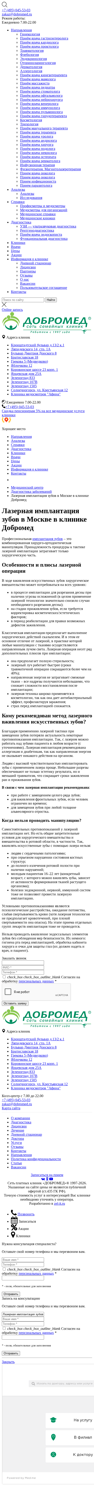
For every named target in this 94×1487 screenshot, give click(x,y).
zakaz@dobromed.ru (17, 14)
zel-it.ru (59, 1203)
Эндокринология (33, 59)
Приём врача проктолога (39, 46)
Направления (21, 30)
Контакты (18, 292)
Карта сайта (11, 1108)
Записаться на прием (47, 1175)
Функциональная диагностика (44, 238)
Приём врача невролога (38, 153)
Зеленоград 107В (24, 382)
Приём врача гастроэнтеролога (44, 38)
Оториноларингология (38, 63)
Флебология (29, 55)
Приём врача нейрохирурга (41, 100)
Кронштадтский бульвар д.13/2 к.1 (37, 345)
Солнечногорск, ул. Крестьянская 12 (39, 390)
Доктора (17, 1138)
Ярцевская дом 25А (26, 374)
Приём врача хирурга (36, 144)
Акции (16, 255)
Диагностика (21, 222)
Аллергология (31, 71)
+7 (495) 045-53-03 (16, 10)
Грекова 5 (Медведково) (29, 361)
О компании (20, 1118)
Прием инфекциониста (38, 181)
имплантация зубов (47, 539)
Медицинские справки (38, 214)
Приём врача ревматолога (40, 161)
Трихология (29, 124)
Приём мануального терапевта (44, 128)
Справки (18, 202)
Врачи (16, 247)
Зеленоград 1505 (24, 386)
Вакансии (27, 283)
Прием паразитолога (36, 185)
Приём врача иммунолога (40, 108)
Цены (15, 251)
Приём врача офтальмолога (41, 95)
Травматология (32, 50)
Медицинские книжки (37, 218)
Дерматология (31, 67)
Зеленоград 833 (23, 378)
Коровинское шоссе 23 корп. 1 (34, 370)
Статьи (16, 1163)
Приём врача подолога (37, 149)
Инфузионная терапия (37, 165)
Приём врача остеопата (38, 157)
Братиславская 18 (24, 357)
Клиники (18, 243)
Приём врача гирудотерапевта (43, 116)
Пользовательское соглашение (43, 288)
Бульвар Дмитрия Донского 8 (34, 353)
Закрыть (8, 1362)
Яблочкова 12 (21, 365)
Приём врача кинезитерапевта (43, 75)
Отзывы (26, 275)
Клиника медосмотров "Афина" (36, 394)
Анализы (18, 189)
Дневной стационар (35, 263)
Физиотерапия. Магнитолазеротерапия (50, 169)
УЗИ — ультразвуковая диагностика (48, 226)
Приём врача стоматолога (40, 91)
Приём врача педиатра (37, 87)
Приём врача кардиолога (39, 42)
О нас (24, 279)
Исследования (31, 198)
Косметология (31, 120)
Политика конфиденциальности (36, 1159)
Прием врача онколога (37, 173)
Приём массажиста (35, 83)
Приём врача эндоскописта (41, 234)
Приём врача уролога (36, 136)
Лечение (17, 1130)
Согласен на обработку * (41, 979)
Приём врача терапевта (38, 132)
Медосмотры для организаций (43, 210)
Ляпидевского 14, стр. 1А (31, 349)
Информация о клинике (29, 259)
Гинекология (30, 34)
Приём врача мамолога (38, 79)
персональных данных (36, 981)
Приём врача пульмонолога (41, 112)
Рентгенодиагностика (37, 230)
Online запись (12, 310)
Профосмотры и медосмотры (42, 206)
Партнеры (28, 271)
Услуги (16, 1143)
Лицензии (28, 267)
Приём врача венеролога (39, 104)
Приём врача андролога (38, 140)
